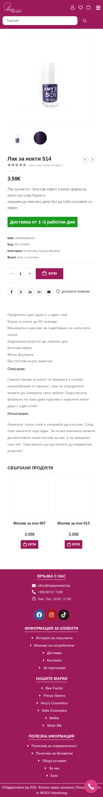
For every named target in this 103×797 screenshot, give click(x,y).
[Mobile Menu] (96, 7)
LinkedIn (30, 292)
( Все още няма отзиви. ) (45, 165)
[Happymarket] (13, 7)
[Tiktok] (63, 614)
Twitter (21, 292)
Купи (52, 273)
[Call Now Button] (91, 786)
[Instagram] (51, 614)
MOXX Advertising (53, 793)
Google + (40, 292)
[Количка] (89, 7)
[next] (92, 159)
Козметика (30, 250)
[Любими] (81, 7)
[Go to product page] (29, 498)
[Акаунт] (73, 7)
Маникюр (54, 250)
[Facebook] (39, 614)
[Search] (85, 20)
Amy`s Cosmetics (28, 257)
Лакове (42, 250)
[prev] (85, 159)
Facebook (12, 292)
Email (49, 292)
